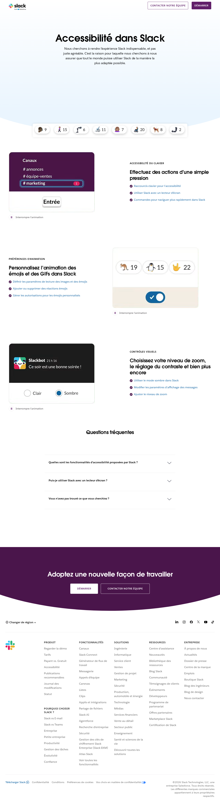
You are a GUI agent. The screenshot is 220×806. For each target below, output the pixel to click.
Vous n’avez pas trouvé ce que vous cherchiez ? (79, 498)
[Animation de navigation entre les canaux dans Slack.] (52, 182)
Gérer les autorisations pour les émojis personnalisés (46, 295)
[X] (198, 622)
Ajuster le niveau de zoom (150, 394)
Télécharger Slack (15, 782)
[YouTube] (205, 622)
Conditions (58, 782)
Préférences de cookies (80, 782)
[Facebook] (191, 622)
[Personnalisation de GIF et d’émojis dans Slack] (155, 278)
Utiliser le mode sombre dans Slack (156, 380)
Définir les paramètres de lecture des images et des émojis (50, 281)
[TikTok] (212, 622)
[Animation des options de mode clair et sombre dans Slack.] (52, 373)
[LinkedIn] (176, 622)
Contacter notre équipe (168, 5)
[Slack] (17, 7)
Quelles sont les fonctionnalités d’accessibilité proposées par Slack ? (93, 462)
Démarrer (201, 5)
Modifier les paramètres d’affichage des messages (165, 387)
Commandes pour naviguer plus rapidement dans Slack (169, 200)
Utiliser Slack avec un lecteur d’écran (157, 193)
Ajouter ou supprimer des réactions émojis (40, 288)
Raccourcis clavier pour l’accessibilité (157, 186)
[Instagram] (184, 622)
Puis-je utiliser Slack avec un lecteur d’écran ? (78, 480)
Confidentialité (40, 782)
